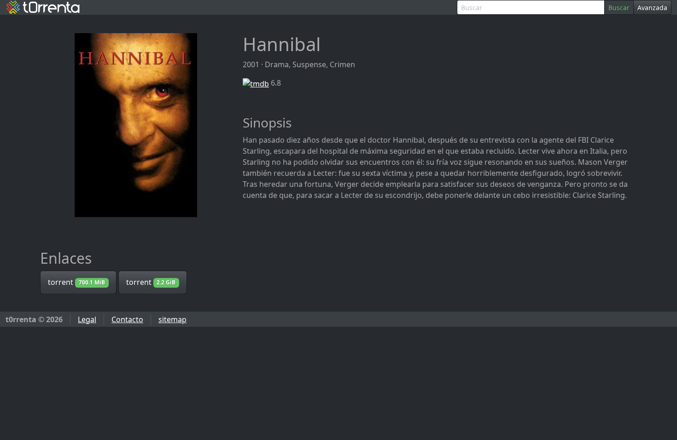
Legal (87, 319)
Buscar (619, 7)
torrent (76, 282)
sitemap (172, 319)
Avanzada (652, 7)
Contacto (127, 319)
